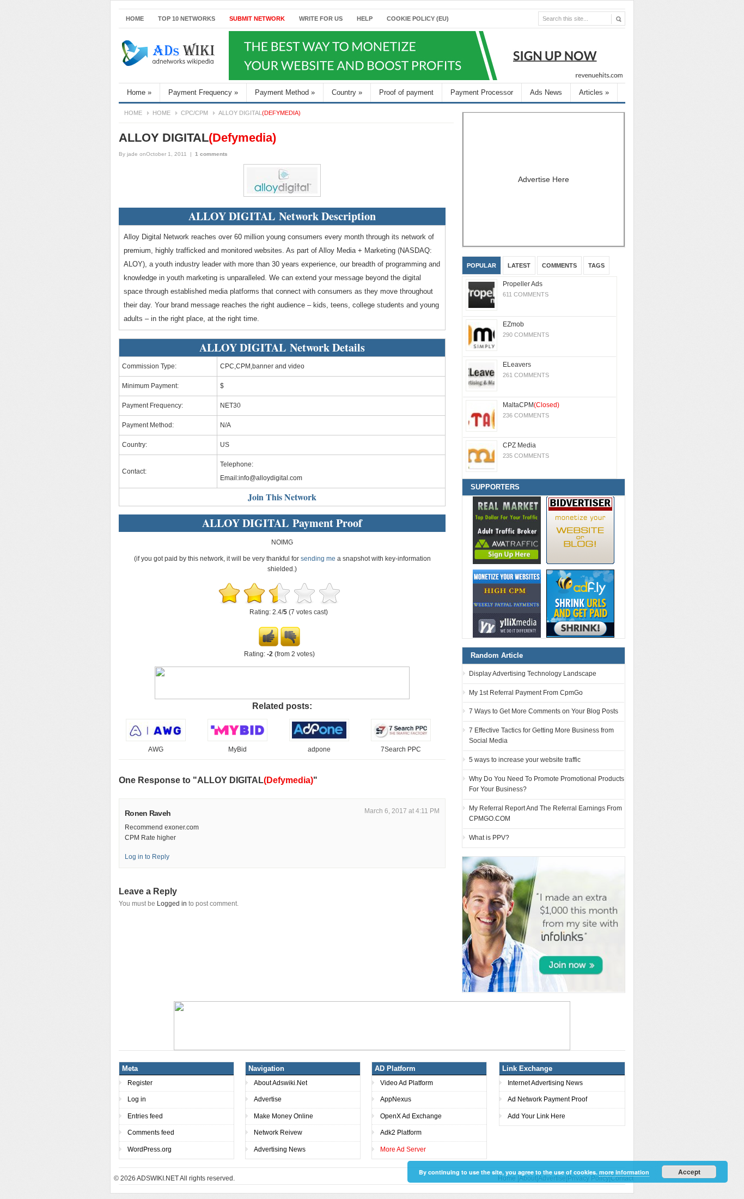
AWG (155, 749)
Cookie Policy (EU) (418, 18)
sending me (318, 558)
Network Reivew (278, 1132)
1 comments (211, 154)
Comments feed (150, 1132)
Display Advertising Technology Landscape (532, 673)
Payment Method (285, 92)
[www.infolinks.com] (543, 923)
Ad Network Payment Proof (547, 1099)
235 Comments (526, 455)
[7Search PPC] (401, 739)
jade (132, 154)
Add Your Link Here (536, 1116)
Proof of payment (406, 92)
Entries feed (145, 1116)
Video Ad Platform (406, 1083)
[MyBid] (237, 739)
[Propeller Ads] (481, 295)
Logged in (172, 903)
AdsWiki (169, 55)
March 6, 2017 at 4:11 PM (402, 811)
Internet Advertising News (545, 1083)
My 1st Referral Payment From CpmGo (526, 693)
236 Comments (526, 415)
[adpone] (319, 739)
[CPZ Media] (481, 456)
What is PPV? (489, 837)
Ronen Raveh (147, 813)
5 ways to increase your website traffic (525, 760)
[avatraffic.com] (507, 530)
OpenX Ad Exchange (411, 1116)
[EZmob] (481, 335)
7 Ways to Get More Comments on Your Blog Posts (543, 711)
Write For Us (321, 18)
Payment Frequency (203, 92)
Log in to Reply (147, 857)
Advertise (268, 1099)
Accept (689, 1172)
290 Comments (526, 334)
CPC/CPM (194, 113)
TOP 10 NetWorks (186, 18)
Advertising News (280, 1149)
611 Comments (525, 294)
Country (347, 92)
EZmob (513, 324)
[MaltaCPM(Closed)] (481, 416)
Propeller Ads (522, 284)
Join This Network (282, 497)
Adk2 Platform (401, 1132)
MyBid (237, 749)
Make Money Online (283, 1116)
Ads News (546, 92)
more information (624, 1172)
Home (135, 18)
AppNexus (395, 1099)
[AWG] (156, 739)
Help (365, 18)
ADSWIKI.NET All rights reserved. (186, 1178)
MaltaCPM (531, 405)
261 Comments (526, 375)
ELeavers (517, 364)
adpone (319, 749)
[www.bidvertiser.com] (580, 530)
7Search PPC (401, 749)
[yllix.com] (507, 604)
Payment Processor (481, 92)
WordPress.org (149, 1149)
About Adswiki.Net (280, 1083)
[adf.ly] (580, 604)
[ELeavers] (481, 375)
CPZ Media (519, 445)
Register (140, 1083)
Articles (594, 92)
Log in (136, 1099)
